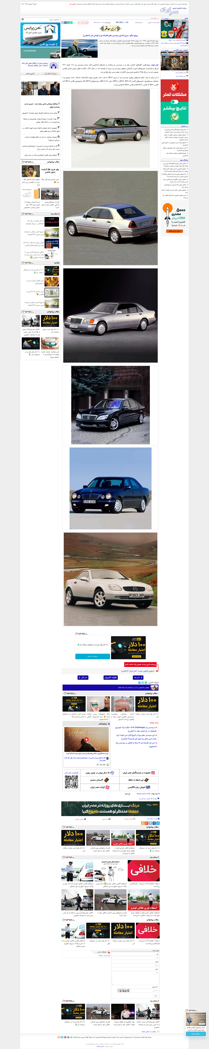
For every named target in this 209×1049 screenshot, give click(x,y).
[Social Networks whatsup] (146, 682)
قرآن (93, 4)
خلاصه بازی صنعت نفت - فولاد (177, 40)
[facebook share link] (65, 22)
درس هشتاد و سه (181, 73)
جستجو (168, 4)
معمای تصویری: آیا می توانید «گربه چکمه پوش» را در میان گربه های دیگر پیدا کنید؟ (175, 170)
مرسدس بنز (142, 799)
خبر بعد (137, 677)
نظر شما (156, 950)
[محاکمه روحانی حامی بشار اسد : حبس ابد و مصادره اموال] (40, 88)
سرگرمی (150, 23)
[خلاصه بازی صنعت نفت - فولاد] (174, 29)
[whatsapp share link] (71, 22)
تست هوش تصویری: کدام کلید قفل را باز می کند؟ (175, 196)
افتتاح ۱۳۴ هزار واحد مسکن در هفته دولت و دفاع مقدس (174, 44)
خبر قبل (84, 677)
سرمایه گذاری (196, 1034)
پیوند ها (144, 4)
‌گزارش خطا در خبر (83, 23)
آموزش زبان (72, 4)
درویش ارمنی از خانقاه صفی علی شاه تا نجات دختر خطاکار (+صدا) (35, 64)
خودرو (148, 799)
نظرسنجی (162, 4)
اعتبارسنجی (107, 956)
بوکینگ (100, 956)
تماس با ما (178, 4)
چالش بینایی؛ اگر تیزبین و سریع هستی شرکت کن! (176, 186)
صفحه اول (184, 4)
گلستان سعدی (96, 780)
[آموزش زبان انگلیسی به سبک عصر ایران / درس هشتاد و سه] (174, 61)
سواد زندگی (138, 4)
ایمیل (156, 962)
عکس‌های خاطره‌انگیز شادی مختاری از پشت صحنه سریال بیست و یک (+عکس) (176, 131)
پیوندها (104, 1037)
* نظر (156, 969)
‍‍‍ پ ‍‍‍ (125, 22)
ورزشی (117, 4)
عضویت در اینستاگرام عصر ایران (136, 773)
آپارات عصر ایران (97, 787)
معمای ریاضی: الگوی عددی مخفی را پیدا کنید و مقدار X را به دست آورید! (175, 180)
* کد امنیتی (155, 987)
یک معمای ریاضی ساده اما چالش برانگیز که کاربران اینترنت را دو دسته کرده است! (174, 175)
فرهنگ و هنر (106, 4)
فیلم (85, 4)
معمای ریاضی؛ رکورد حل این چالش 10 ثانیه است (175, 191)
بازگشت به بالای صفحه (149, 1032)
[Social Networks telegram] (139, 682)
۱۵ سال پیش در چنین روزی (98, 773)
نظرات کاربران (111, 677)
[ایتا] (143, 823)
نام (157, 954)
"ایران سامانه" (100, 1046)
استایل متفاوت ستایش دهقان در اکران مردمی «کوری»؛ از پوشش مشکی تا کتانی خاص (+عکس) (176, 137)
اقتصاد (127, 4)
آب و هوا (157, 4)
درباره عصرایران (128, 1037)
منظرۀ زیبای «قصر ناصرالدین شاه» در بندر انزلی (40, 155)
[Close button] (205, 1010)
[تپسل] (76, 634)
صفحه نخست (156, 23)
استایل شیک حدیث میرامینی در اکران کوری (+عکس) (175, 144)
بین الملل (112, 4)
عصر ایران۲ (137, 1037)
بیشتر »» (165, 18)
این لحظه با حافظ (135, 780)
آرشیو (172, 4)
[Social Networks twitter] (142, 682)
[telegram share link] (68, 22)
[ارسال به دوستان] (118, 22)
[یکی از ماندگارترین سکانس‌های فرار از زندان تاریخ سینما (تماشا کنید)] (86, 739)
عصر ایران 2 (79, 4)
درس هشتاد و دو (181, 76)
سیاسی (132, 4)
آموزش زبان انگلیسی (137, 787)
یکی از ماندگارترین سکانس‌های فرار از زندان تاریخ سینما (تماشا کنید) (87, 753)
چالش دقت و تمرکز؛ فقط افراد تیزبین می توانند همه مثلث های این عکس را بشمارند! (175, 164)
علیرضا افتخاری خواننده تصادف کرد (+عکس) (177, 154)
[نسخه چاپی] (117, 22)
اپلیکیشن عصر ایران (71, 772)
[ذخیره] (120, 22)
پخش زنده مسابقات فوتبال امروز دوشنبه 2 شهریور (39, 113)
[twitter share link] (62, 22)
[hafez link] (110, 28)
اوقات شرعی (150, 4)
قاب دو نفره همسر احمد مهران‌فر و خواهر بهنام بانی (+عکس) (175, 149)
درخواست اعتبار (92, 656)
